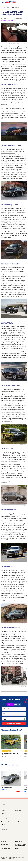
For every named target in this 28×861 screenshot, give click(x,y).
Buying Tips (18, 810)
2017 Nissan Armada (15, 515)
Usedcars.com (5, 833)
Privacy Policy (18, 841)
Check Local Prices (14, 723)
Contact (3, 824)
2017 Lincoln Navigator (7, 271)
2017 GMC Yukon (8, 327)
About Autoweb (5, 821)
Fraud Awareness (5, 848)
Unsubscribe (18, 848)
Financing (3, 813)
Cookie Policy (4, 844)
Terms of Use (4, 841)
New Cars (10, 704)
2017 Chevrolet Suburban (8, 153)
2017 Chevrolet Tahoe (10, 88)
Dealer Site (17, 821)
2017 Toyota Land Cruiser (10, 391)
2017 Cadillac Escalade (7, 635)
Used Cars (17, 704)
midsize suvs (4, 572)
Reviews (3, 810)
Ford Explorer (12, 287)
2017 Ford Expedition (20, 212)
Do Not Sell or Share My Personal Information (20, 845)
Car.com (17, 833)
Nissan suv (9, 538)
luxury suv (6, 636)
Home (7, 7)
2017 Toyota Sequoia (19, 455)
